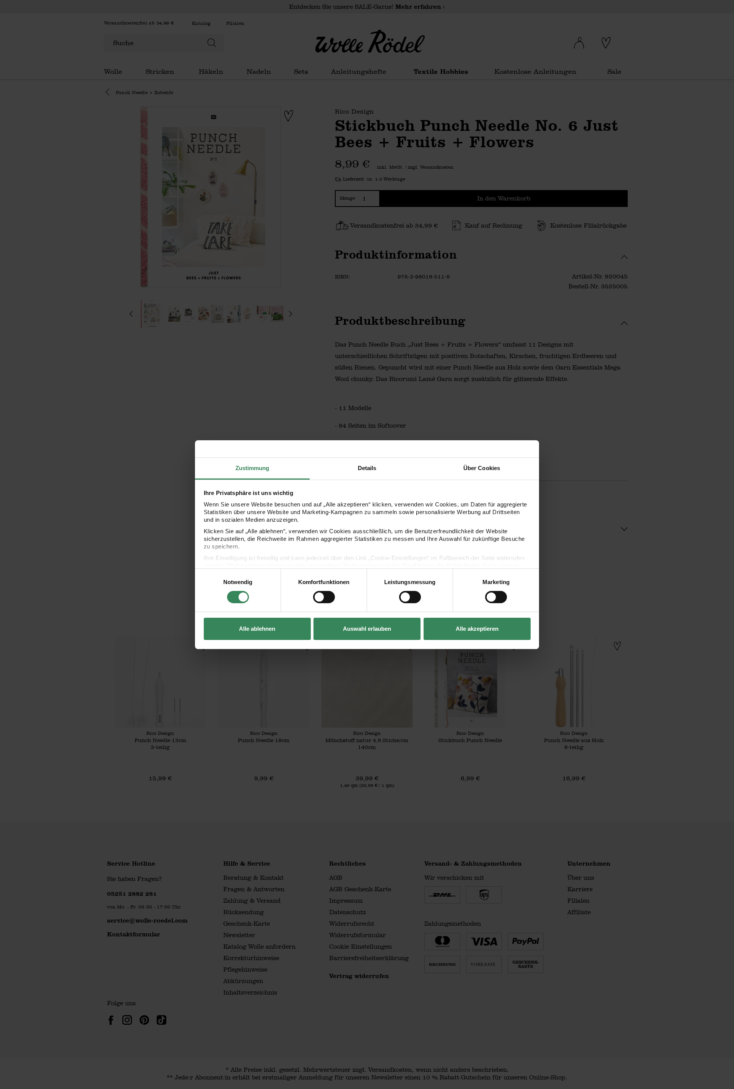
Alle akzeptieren (477, 628)
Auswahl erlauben (367, 628)
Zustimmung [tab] (252, 467)
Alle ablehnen (257, 628)
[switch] (324, 597)
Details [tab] (367, 467)
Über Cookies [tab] (481, 467)
